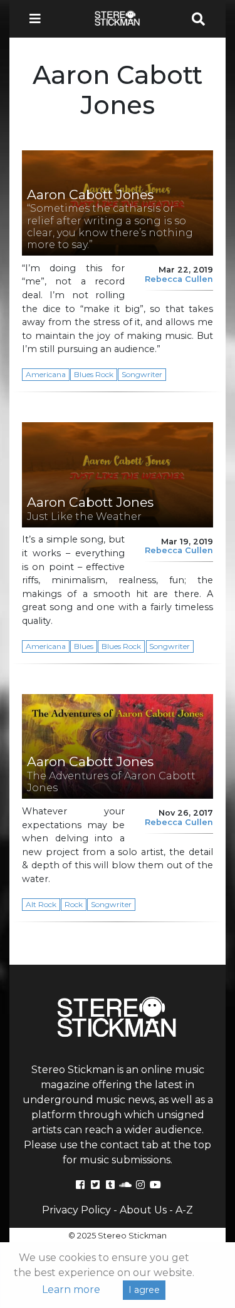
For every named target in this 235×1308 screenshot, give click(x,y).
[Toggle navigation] (39, 19)
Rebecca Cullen (179, 279)
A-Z (184, 1210)
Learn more (71, 1289)
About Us (143, 1210)
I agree (144, 1289)
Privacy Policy (76, 1210)
